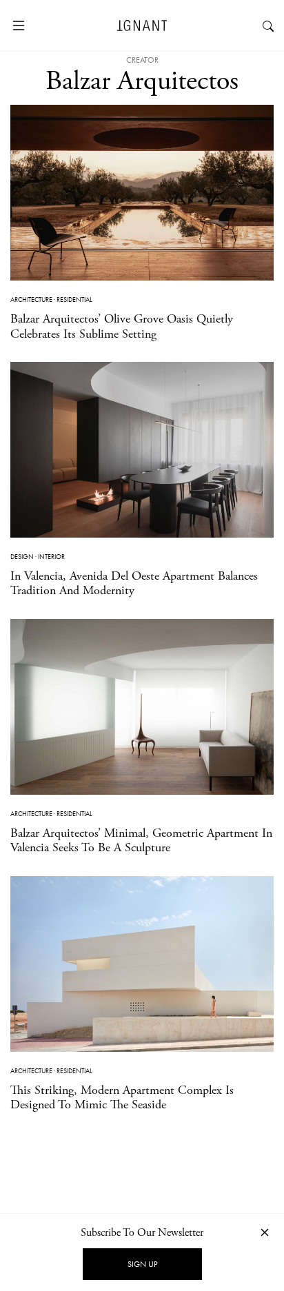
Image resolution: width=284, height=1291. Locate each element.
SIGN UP (142, 1264)
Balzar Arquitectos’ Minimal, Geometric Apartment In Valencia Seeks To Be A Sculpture (141, 840)
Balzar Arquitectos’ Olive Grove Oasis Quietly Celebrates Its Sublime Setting (121, 326)
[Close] (264, 1232)
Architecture (31, 299)
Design (22, 556)
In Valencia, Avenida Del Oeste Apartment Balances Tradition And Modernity (134, 583)
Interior (51, 556)
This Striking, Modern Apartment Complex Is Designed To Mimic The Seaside (122, 1097)
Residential (74, 299)
